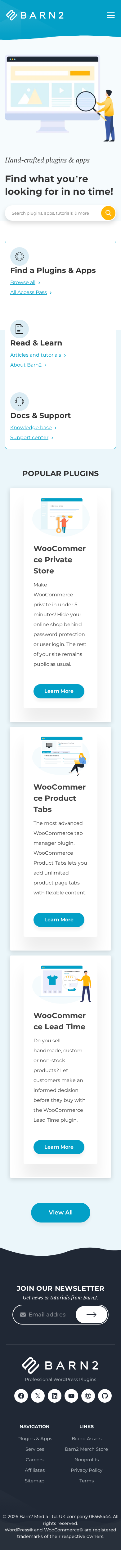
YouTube (71, 1396)
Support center (29, 437)
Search (108, 213)
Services (34, 1449)
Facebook (21, 1396)
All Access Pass (28, 292)
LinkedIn (54, 1396)
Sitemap (34, 1481)
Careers (34, 1460)
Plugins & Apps (34, 1438)
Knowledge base (31, 427)
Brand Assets (86, 1438)
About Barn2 (26, 365)
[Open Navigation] (111, 15)
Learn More (59, 691)
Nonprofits (86, 1460)
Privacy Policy (86, 1470)
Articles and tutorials (35, 355)
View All (61, 1212)
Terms (86, 1481)
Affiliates (35, 1470)
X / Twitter (38, 1396)
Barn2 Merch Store (86, 1449)
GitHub (105, 1396)
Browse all (22, 282)
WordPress (88, 1396)
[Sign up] (91, 1314)
